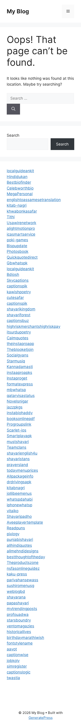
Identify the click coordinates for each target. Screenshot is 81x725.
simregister (17, 666)
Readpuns (16, 528)
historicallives (19, 631)
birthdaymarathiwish (25, 637)
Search (13, 135)
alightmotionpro (21, 228)
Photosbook (17, 251)
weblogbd (16, 591)
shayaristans (18, 459)
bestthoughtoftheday (26, 557)
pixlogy (13, 534)
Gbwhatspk (17, 263)
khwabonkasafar (22, 211)
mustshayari (18, 441)
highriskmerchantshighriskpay (33, 326)
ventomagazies (20, 626)
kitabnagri (16, 488)
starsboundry (19, 620)
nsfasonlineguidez (23, 568)
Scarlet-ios (16, 430)
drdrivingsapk (19, 482)
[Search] (13, 109)
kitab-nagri (17, 205)
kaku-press (17, 574)
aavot (12, 649)
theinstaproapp (20, 343)
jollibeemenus (19, 493)
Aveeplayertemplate (25, 522)
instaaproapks (19, 372)
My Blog (18, 11)
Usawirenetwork (21, 223)
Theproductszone (22, 562)
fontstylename (20, 643)
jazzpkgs (14, 407)
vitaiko (12, 511)
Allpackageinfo (20, 476)
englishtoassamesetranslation (34, 199)
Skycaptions (18, 280)
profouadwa (18, 614)
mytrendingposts (22, 608)
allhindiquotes (19, 545)
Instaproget (17, 378)
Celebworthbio (20, 188)
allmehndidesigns (22, 551)
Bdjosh (13, 274)
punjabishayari (20, 539)
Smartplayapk (19, 436)
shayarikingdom (21, 309)
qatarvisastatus (21, 395)
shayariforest (18, 315)
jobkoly (13, 660)
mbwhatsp (16, 389)
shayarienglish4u (22, 453)
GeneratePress (41, 718)
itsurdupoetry (19, 332)
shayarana (16, 597)
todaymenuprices (22, 470)
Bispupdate (17, 246)
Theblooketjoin (20, 349)
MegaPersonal (20, 194)
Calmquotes (17, 338)
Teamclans (16, 447)
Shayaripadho (19, 516)
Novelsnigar (17, 401)
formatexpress (20, 384)
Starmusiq (16, 361)
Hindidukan (17, 176)
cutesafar (15, 297)
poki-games (17, 240)
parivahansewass (22, 580)
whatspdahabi (20, 499)
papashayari (18, 603)
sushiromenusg (20, 585)
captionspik (17, 286)
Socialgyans (17, 355)
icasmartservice (21, 234)
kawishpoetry (19, 292)
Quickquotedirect (22, 257)
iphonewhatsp (19, 505)
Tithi (11, 217)
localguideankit (20, 171)
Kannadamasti (20, 366)
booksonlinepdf (21, 418)
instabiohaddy (20, 413)
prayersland (17, 464)
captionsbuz (18, 320)
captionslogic (18, 672)
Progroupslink (19, 424)
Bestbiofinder (19, 182)
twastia (13, 678)
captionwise (17, 654)
